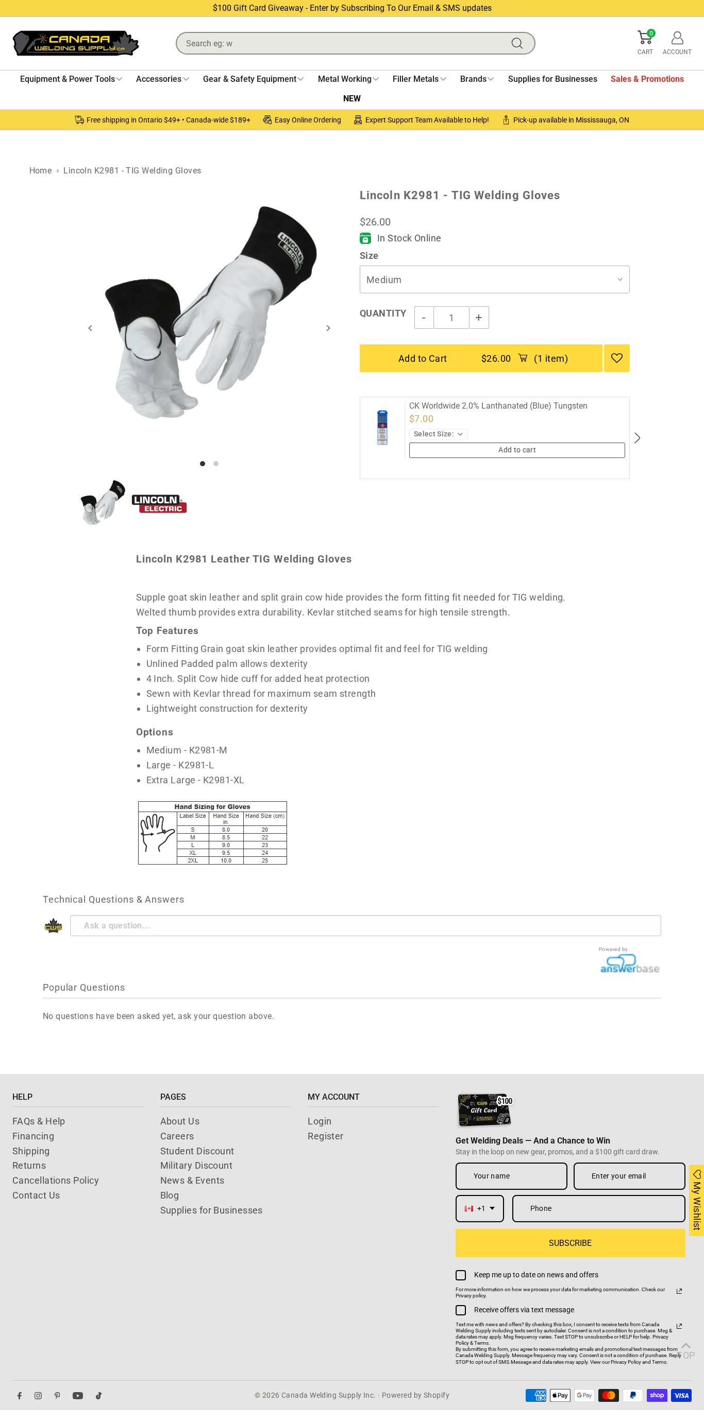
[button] (645, 43)
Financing (33, 1136)
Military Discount (196, 1165)
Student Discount (197, 1151)
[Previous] (91, 328)
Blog (169, 1195)
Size (369, 255)
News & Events (192, 1180)
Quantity (383, 313)
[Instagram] (38, 1395)
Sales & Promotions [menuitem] (647, 79)
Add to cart (517, 450)
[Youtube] (78, 1395)
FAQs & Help (38, 1121)
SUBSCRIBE (570, 1243)
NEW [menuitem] (352, 98)
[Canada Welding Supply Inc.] (75, 43)
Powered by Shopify (415, 1395)
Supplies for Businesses (211, 1210)
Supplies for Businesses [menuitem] (552, 79)
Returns (29, 1165)
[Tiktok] (99, 1395)
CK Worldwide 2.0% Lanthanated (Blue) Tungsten (498, 406)
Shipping (31, 1151)
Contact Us (36, 1195)
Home (40, 170)
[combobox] (480, 1208)
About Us (180, 1121)
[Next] (327, 328)
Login (319, 1121)
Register (326, 1136)
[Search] (519, 43)
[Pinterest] (57, 1395)
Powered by (613, 949)
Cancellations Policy (55, 1180)
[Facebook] (20, 1395)
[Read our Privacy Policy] (679, 1291)
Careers (177, 1136)
